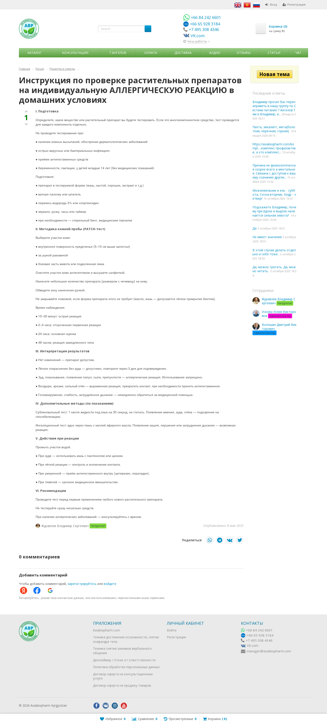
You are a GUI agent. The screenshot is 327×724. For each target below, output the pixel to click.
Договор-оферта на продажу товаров (122, 685)
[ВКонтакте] (230, 540)
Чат (298, 53)
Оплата (150, 53)
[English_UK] (237, 4)
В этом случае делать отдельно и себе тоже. (274, 252)
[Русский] (256, 4)
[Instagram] (114, 705)
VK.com (252, 645)
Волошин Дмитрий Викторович (275, 328)
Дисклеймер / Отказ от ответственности (124, 660)
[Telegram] (220, 540)
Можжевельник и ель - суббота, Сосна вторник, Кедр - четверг (274, 194)
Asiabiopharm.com (106, 630)
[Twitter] (240, 540)
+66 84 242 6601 (259, 630)
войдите (110, 584)
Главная (24, 69)
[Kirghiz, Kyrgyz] (247, 4)
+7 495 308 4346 (259, 640)
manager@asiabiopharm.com (269, 651)
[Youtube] (123, 705)
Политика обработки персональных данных (126, 667)
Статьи (274, 53)
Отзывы (243, 53)
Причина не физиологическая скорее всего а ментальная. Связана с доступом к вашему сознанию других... (274, 171)
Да (254, 228)
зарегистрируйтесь (82, 584)
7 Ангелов (117, 53)
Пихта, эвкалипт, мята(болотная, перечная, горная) (273, 129)
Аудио (214, 53)
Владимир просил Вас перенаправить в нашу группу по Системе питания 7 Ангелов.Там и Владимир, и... (274, 108)
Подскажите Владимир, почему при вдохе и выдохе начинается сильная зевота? (274, 211)
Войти (171, 630)
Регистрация (296, 4)
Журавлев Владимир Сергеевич (278, 301)
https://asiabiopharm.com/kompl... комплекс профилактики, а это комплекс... (274, 148)
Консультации (75, 53)
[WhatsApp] (210, 540)
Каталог (34, 53)
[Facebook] (96, 705)
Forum (40, 69)
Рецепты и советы (62, 69)
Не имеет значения (267, 237)
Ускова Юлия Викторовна (279, 314)
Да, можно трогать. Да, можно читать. (274, 269)
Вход (273, 4)
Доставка (183, 53)
